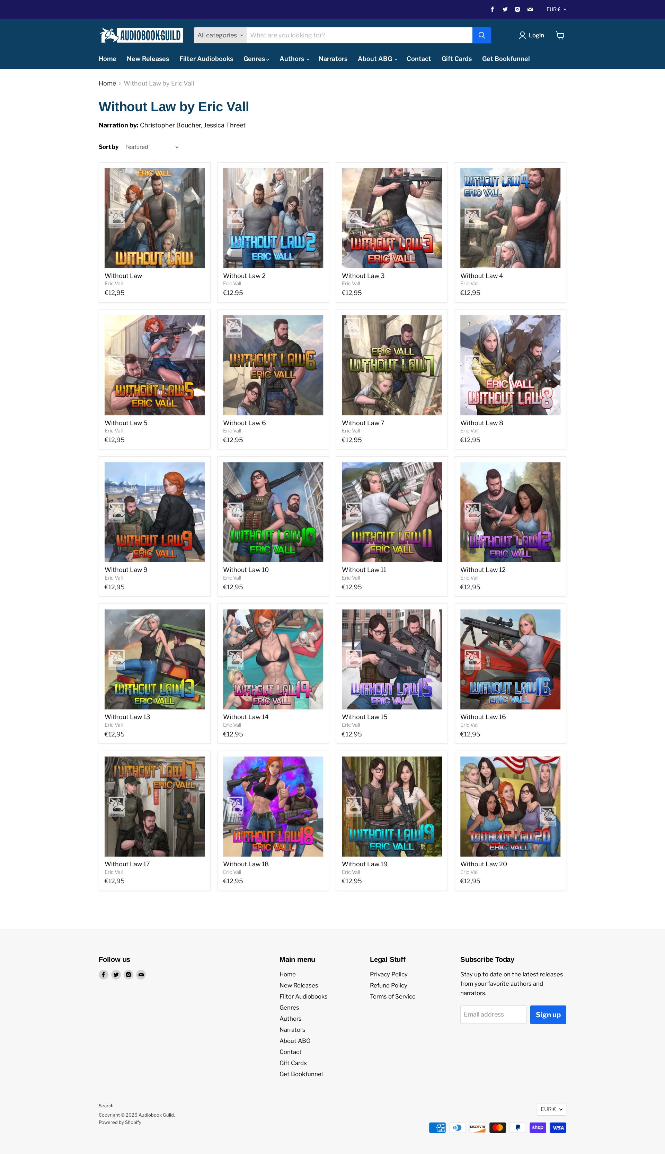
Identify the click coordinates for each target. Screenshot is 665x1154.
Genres (254, 58)
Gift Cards (457, 58)
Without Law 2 (244, 275)
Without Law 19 (365, 864)
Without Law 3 (363, 275)
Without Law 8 (481, 423)
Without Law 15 (365, 717)
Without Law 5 (126, 423)
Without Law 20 (483, 864)
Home (107, 58)
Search (106, 1105)
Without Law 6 (244, 423)
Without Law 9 (126, 569)
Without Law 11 (364, 569)
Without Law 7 (363, 423)
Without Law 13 (127, 717)
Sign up (548, 1014)
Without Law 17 (127, 864)
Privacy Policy (389, 974)
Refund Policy (388, 985)
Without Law (123, 275)
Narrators (333, 58)
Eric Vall (114, 283)
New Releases (148, 58)
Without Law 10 (246, 569)
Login (536, 35)
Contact (419, 58)
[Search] (481, 35)
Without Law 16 (483, 717)
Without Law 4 (481, 275)
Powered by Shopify (120, 1122)
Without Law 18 (246, 864)
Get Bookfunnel (506, 58)
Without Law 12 (483, 569)
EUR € (554, 9)
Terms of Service (393, 996)
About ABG (375, 58)
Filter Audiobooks (206, 58)
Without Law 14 (246, 717)
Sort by (109, 147)
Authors (292, 58)
